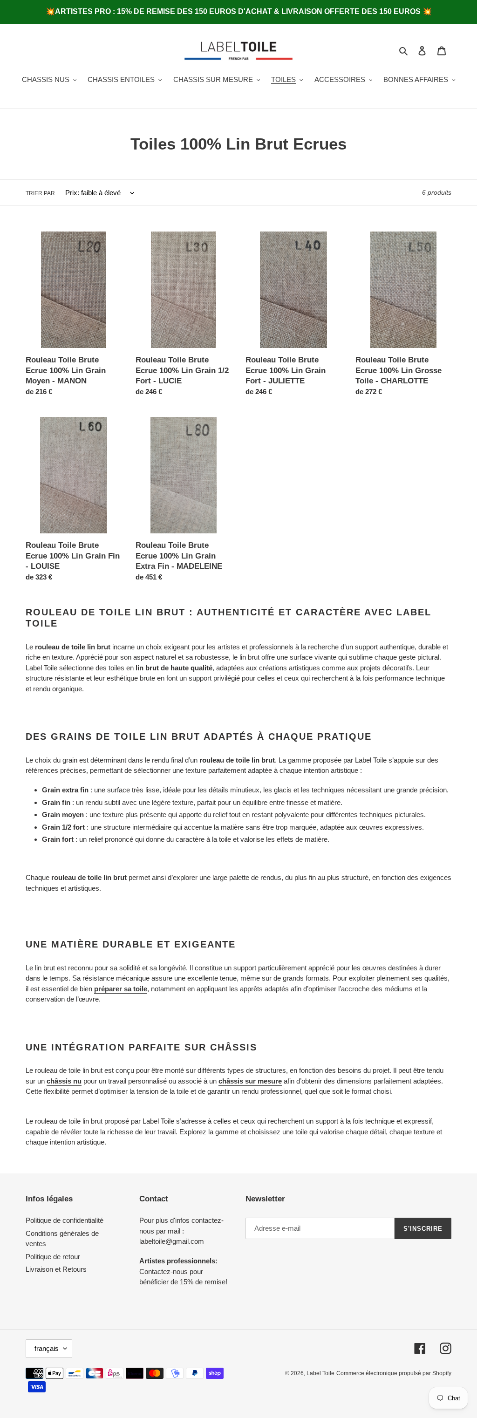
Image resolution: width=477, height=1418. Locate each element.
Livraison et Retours (56, 1269)
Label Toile (320, 1373)
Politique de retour (53, 1257)
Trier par (40, 193)
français (46, 1348)
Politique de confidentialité (64, 1220)
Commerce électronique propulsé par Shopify (393, 1373)
